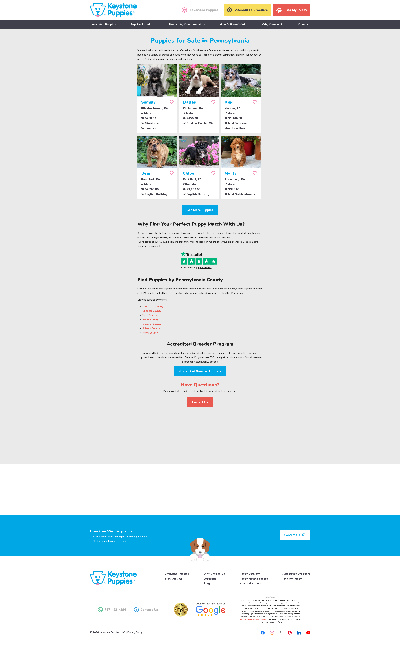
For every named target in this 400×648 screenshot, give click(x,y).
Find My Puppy (292, 579)
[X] (280, 632)
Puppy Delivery (250, 574)
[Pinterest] (290, 632)
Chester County (151, 311)
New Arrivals (173, 579)
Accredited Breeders (296, 574)
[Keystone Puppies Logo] (113, 578)
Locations (210, 579)
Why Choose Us (272, 24)
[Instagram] (272, 632)
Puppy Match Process (254, 579)
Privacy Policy (134, 632)
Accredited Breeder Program (200, 371)
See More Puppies (200, 210)
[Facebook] (263, 632)
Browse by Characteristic (185, 24)
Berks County (150, 319)
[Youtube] (308, 632)
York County (149, 315)
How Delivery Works (233, 24)
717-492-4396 (115, 610)
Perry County (150, 332)
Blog (207, 583)
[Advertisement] (200, 433)
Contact (303, 24)
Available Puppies (104, 24)
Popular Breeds (140, 24)
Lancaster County (152, 306)
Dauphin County (151, 324)
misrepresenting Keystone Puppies (253, 619)
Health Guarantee (251, 583)
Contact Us (200, 402)
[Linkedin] (299, 632)
